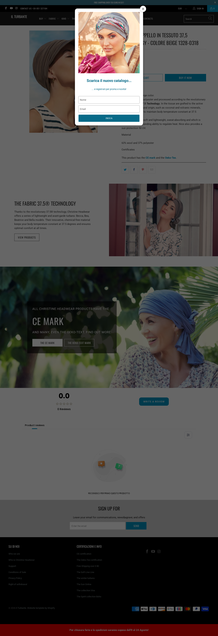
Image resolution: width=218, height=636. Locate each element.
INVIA (109, 118)
